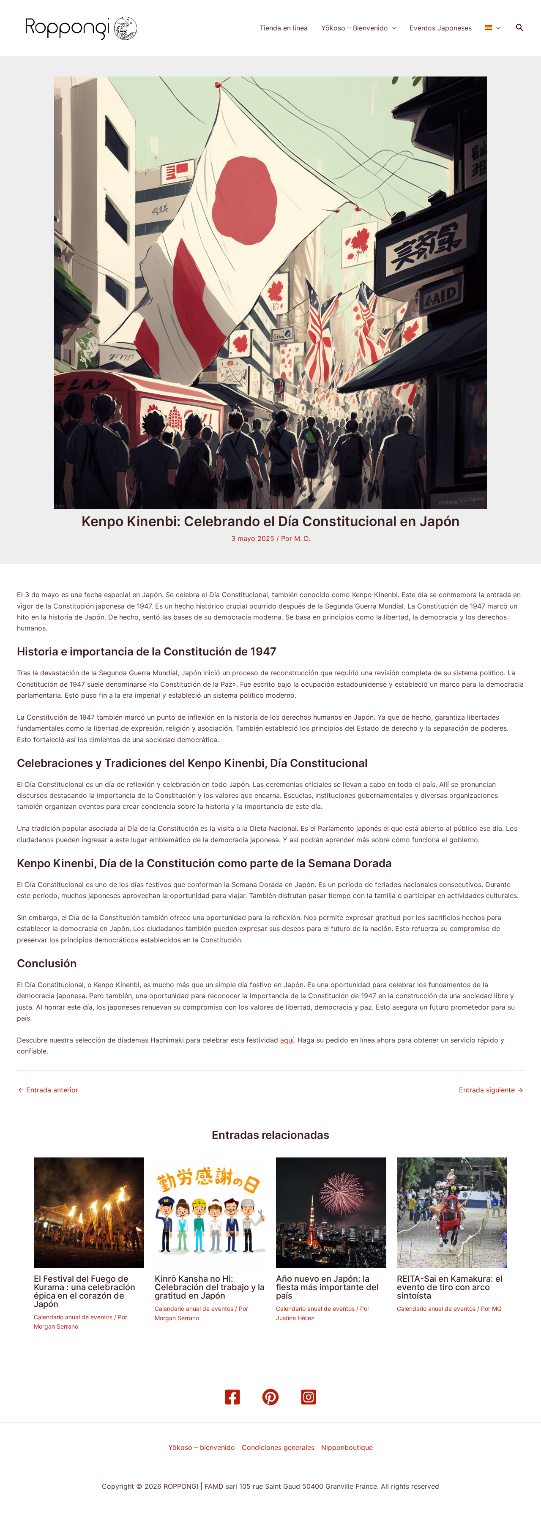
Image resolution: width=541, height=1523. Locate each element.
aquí (287, 1040)
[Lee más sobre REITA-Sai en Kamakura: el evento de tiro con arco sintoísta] (452, 1212)
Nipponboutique (347, 1447)
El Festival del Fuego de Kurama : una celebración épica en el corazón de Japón (84, 1291)
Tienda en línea (284, 28)
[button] (392, 28)
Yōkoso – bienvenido (201, 1447)
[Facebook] (232, 1397)
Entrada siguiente (491, 1089)
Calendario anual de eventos (73, 1317)
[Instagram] (308, 1397)
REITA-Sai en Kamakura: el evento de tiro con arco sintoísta (450, 1287)
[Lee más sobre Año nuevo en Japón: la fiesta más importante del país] (331, 1212)
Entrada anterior (48, 1089)
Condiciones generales (278, 1447)
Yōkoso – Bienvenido (354, 28)
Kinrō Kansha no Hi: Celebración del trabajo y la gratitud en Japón (210, 1287)
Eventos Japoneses (441, 28)
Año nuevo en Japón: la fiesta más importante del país (327, 1287)
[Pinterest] (270, 1397)
